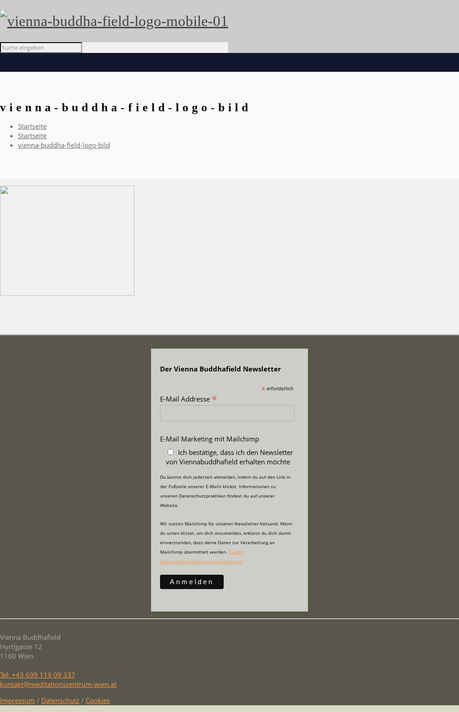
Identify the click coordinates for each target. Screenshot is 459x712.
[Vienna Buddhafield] (114, 21)
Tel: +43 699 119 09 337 (37, 674)
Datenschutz (60, 700)
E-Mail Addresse (188, 398)
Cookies (98, 700)
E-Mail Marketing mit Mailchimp (209, 438)
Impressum (17, 700)
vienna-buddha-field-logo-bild (64, 144)
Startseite (32, 126)
